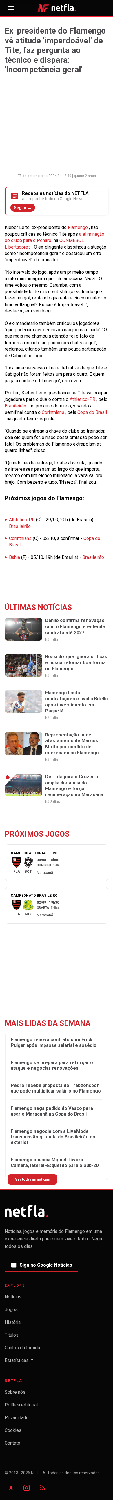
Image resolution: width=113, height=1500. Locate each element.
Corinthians (53, 412)
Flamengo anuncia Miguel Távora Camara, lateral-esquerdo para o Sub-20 (55, 1162)
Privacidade (17, 1417)
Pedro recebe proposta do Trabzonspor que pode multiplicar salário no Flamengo (56, 1088)
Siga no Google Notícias (41, 1266)
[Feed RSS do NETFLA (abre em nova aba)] (42, 1488)
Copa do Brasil (92, 412)
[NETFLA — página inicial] (56, 8)
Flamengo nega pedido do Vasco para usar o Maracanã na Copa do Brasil (52, 1111)
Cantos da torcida (22, 1347)
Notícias (13, 1297)
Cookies (13, 1430)
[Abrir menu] (11, 8)
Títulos (12, 1335)
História (13, 1322)
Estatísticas (19, 1362)
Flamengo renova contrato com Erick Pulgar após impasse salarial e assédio (53, 1042)
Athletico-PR (83, 399)
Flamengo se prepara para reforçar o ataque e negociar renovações (52, 1065)
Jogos (11, 1309)
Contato (12, 1443)
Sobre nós (15, 1392)
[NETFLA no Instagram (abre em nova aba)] (26, 1488)
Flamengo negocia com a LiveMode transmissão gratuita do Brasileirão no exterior (53, 1137)
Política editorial (21, 1405)
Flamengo (78, 227)
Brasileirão (16, 406)
